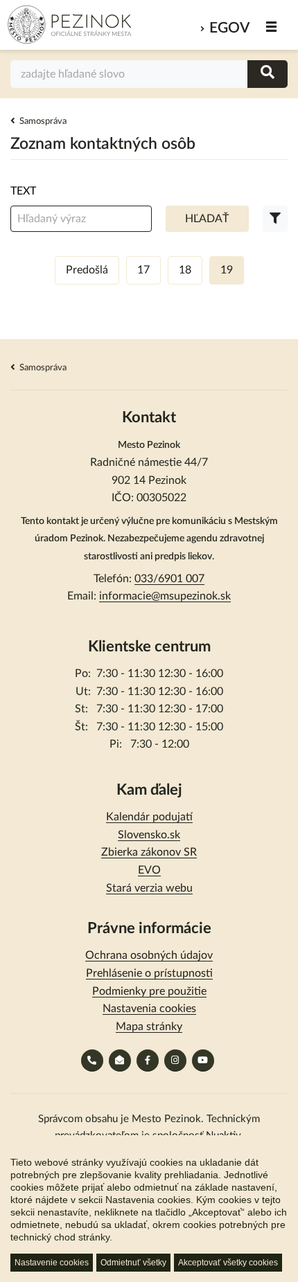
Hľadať (207, 218)
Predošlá (87, 270)
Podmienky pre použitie (149, 991)
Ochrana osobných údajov (149, 955)
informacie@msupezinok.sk (165, 596)
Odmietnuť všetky (133, 1262)
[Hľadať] (267, 73)
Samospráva (43, 121)
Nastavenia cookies (149, 1008)
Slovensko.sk (149, 834)
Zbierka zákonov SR (149, 852)
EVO (149, 870)
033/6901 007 (169, 578)
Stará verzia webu (149, 888)
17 (143, 270)
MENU (272, 27)
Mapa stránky (149, 1026)
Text (23, 191)
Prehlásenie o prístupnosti (149, 973)
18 (185, 270)
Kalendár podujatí (149, 816)
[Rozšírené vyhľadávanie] (275, 219)
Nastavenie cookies (52, 1262)
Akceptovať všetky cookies (228, 1262)
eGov (229, 28)
